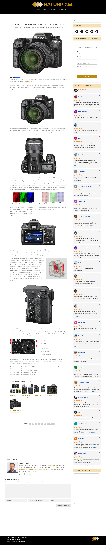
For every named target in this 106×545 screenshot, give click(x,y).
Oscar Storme (81, 171)
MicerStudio (81, 412)
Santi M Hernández (82, 262)
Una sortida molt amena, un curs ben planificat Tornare (85, 329)
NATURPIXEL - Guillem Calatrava (18, 541)
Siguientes (87, 465)
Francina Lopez (82, 453)
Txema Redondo (82, 305)
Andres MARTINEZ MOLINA (85, 186)
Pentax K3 (30, 81)
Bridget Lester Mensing (84, 216)
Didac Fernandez (82, 291)
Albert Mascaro (82, 96)
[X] (12, 77)
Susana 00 (80, 335)
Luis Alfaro (81, 367)
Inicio (38, 9)
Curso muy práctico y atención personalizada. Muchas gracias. (85, 269)
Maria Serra (81, 438)
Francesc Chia (81, 201)
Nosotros (62, 9)
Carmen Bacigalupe (83, 397)
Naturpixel (52, 465)
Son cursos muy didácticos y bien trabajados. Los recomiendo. (86, 118)
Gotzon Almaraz (82, 276)
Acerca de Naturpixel (16, 539)
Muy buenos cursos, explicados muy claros (84, 417)
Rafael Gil (80, 154)
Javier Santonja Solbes (83, 247)
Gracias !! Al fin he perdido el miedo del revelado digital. (85, 131)
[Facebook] (17, 77)
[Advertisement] (38, 444)
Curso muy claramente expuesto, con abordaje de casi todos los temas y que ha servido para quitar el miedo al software (86, 178)
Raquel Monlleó (82, 352)
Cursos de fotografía (23, 537)
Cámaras (42, 27)
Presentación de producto (53, 27)
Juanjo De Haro (82, 125)
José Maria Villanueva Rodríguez (86, 233)
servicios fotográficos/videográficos (28, 469)
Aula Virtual (53, 9)
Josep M (80, 138)
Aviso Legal (9, 539)
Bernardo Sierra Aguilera (84, 382)
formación (44, 469)
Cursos (45, 9)
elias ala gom (81, 322)
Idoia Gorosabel (82, 423)
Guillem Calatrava (26, 27)
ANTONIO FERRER (82, 111)
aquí (58, 469)
